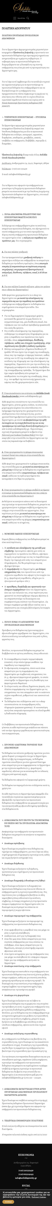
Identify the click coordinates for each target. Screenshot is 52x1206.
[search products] (27, 18)
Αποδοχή (8, 1202)
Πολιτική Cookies (39, 1197)
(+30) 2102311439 (26, 1170)
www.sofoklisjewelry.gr (30, 396)
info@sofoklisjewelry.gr (20, 174)
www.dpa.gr (8, 1106)
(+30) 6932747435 (26, 1174)
